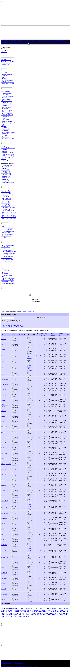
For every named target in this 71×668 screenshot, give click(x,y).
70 (51, 610)
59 (32, 610)
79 (67, 610)
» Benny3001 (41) (6, 173)
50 (17, 610)
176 (16, 616)
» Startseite (4, 72)
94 (25, 611)
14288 (3, 529)
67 (46, 610)
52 (20, 610)
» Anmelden (4, 149)
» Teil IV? (3, 118)
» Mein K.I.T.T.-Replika (7, 281)
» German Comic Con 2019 (8, 215)
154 (31, 615)
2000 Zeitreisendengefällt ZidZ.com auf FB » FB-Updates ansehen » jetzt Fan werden (7, 62)
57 (29, 610)
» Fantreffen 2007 (5, 203)
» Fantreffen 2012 (5, 209)
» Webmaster (4, 273)
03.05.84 (3, 432)
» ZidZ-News (4, 77)
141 (67, 613)
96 (29, 611)
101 (39, 611)
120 (16, 613)
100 (36, 611)
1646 (2, 539)
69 (50, 610)
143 (4, 615)
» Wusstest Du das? (6, 93)
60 (34, 610)
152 (26, 615)
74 (58, 610)
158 (40, 615)
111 (63, 611)
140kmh (3, 523)
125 (28, 613)
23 (38, 608)
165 (57, 615)
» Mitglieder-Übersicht (7, 152)
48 (13, 610)
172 (7, 616)
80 (1, 611)
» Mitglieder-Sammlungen (8, 155)
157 (38, 615)
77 (63, 610)
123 (23, 613)
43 (5, 610)
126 (30, 613)
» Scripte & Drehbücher (7, 231)
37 (62, 608)
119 (13, 613)
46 (10, 610)
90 (18, 611)
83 (6, 611)
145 (9, 615)
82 (5, 611)
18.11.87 (3, 551)
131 (42, 613)
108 (56, 611)
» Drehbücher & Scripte (7, 104)
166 (60, 615)
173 (9, 616)
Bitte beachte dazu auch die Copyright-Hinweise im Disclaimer (19, 666)
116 (6, 613)
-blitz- (2, 374)
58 (31, 610)
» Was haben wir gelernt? (8, 122)
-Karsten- (3, 389)
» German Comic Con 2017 (8, 214)
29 (48, 608)
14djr (2, 534)
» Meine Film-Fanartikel (7, 83)
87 (13, 611)
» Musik (3, 226)
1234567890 (4, 501)
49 (15, 610)
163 (53, 615)
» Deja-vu (3, 126)
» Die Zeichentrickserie (7, 110)
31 (52, 608)
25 (42, 608)
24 (40, 608)
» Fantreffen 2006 (5, 201)
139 (62, 613)
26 (43, 608)
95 (27, 611)
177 (19, 616)
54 (24, 610)
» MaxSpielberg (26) (6, 165)
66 (44, 610)
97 (31, 611)
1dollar (3, 599)
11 (17, 608)
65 (43, 610)
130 (40, 613)
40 (67, 608)
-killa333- (3, 395)
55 (25, 610)
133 (47, 613)
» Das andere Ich (5, 129)
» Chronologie (5, 124)
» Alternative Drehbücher (8, 102)
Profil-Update (53, 334)
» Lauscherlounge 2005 (7, 195)
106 (51, 611)
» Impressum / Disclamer (7, 275)
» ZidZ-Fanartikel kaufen (7, 82)
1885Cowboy (5, 557)
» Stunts (3, 248)
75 (60, 610)
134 (50, 613)
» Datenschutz (4, 277)
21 (35, 608)
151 (24, 615)
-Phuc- (3, 400)
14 (22, 608)
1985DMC (4, 573)
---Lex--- (3, 344)
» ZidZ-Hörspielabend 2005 (8, 251)
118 (11, 613)
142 (2, 615)
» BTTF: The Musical (7, 115)
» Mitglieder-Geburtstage (7, 154)
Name (2, 334)
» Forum (3, 146)
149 (19, 615)
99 (34, 611)
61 (36, 610)
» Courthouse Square (6, 107)
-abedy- (3, 367)
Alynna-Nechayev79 (28, 311)
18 (29, 608)
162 (50, 615)
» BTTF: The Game (6, 113)
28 (47, 608)
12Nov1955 (4, 513)
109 (58, 611)
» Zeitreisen (4, 127)
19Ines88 (3, 589)
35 (59, 608)
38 (64, 608)
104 (46, 611)
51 (18, 610)
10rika (3, 480)
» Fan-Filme (4, 237)
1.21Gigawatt (4, 458)
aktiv (68, 334)
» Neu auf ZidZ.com (6, 74)
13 (21, 608)
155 (33, 615)
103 (44, 611)
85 (10, 611)
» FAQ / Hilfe (4, 160)
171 (4, 616)
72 (55, 610)
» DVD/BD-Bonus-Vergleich (9, 80)
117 (9, 613)
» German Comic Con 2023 (8, 217)
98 (32, 611)
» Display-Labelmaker (7, 133)
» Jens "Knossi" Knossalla (8, 138)
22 (36, 608)
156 (36, 615)
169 (67, 615)
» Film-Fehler (4, 94)
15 (24, 608)
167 (62, 615)
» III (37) (3, 168)
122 (21, 613)
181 (28, 616)
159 (43, 615)
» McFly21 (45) (5, 177)
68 (48, 610)
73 (56, 610)
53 (22, 610)
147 (14, 615)
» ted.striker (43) (5, 176)
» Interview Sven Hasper (7, 254)
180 (26, 616)
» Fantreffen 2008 (5, 204)
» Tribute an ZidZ (5, 105)
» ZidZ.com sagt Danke (7, 280)
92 (22, 611)
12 (19, 608)
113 (67, 611)
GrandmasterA (19, 663)
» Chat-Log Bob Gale (7, 259)
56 (27, 610)
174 (11, 616)
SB (19, 334)
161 (48, 615)
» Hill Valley (4, 108)
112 (65, 611)
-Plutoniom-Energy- (4, 405)
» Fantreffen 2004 (5, 192)
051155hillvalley (5, 437)
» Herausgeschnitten (6, 101)
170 (2, 616)
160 (45, 615)
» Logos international (6, 121)
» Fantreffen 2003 (5, 190)
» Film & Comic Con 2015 (8, 210)
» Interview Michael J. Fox (8, 253)
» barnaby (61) (5, 181)
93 (24, 611)
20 (33, 608)
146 (11, 615)
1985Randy (4, 578)
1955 (2, 562)
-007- (2, 355)
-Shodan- (3, 411)
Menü (4, 43)
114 (2, 613)
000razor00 (4, 427)
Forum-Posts (41, 334)
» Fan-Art (3, 159)
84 (8, 611)
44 (6, 610)
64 (41, 610)
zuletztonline (61, 334)
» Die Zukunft (4, 130)
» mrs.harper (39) (5, 171)
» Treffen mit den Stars (7, 261)
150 (21, 615)
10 (36, 355)
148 (16, 615)
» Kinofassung (5, 119)
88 (15, 611)
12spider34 (4, 518)
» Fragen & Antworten (7, 96)
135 (52, 613)
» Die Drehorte (5, 97)
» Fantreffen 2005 (5, 196)
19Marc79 (4, 594)
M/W (13, 334)
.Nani (2, 421)
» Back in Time (5, 137)
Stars (27, 43)
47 (11, 610)
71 (53, 610)
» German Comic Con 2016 (8, 212)
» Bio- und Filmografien (7, 245)
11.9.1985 (3, 485)
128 (35, 613)
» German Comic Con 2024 (8, 218)
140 (64, 613)
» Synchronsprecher (6, 250)
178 (21, 616)
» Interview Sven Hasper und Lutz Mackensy (7, 257)
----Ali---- (3, 339)
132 (45, 613)
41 (1, 610)
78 (65, 610)
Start (11, 43)
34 (57, 608)
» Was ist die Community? (8, 148)
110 (61, 611)
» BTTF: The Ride (6, 112)
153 (28, 615)
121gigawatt (4, 490)
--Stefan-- (3, 349)
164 (55, 615)
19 (31, 608)
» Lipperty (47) (5, 179)
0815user (3, 448)
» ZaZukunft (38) (5, 170)
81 (3, 611)
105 (48, 611)
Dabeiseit (45, 334)
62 (37, 610)
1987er (3, 583)
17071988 (4, 545)
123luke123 (4, 507)
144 (7, 615)
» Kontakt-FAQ (5, 270)
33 (55, 608)
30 (50, 608)
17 (28, 608)
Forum (16, 43)
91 (20, 611)
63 (39, 610)
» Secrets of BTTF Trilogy (8, 135)
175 (14, 616)
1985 (2, 567)
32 (54, 608)
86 (11, 611)
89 (17, 611)
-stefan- (3, 416)
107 (53, 611)
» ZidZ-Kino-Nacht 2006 (8, 199)
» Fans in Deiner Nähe (7, 157)
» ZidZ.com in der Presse (7, 278)
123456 (3, 495)
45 (8, 610)
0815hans (3, 442)
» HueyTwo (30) (5, 166)
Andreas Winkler (6, 663)
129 (38, 613)
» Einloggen (4, 52)
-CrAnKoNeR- (5, 379)
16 (40, 355)
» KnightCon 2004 (6, 193)
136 (55, 613)
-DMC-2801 (4, 384)
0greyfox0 (4, 453)
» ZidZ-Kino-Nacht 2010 (8, 207)
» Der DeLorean (5, 99)
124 (25, 613)
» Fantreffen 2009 (5, 206)
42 (3, 610)
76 (62, 610)
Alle (22, 326)
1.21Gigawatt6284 (6, 464)
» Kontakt (3, 272)
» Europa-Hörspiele (6, 116)
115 (4, 613)
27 (45, 608)
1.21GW (3, 469)
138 (59, 613)
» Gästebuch (4, 75)
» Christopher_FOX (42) (7, 174)
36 (61, 608)
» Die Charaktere (5, 91)
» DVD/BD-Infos (5, 79)
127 (33, 613)
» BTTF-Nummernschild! (8, 132)
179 (24, 616)
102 (41, 611)
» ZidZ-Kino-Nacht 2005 (8, 198)
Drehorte (21, 43)
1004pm (3, 474)
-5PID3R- (3, 361)
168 (65, 615)
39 (66, 608)
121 (18, 613)
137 (57, 613)
